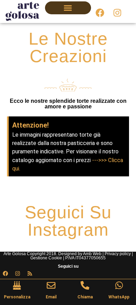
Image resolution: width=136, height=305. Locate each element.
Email (51, 297)
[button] (68, 8)
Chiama (85, 297)
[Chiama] (85, 285)
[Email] (51, 285)
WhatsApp (118, 297)
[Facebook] (99, 13)
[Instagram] (117, 13)
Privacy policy (118, 253)
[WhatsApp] (119, 285)
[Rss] (29, 273)
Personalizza (17, 297)
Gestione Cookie (46, 258)
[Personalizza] (17, 285)
